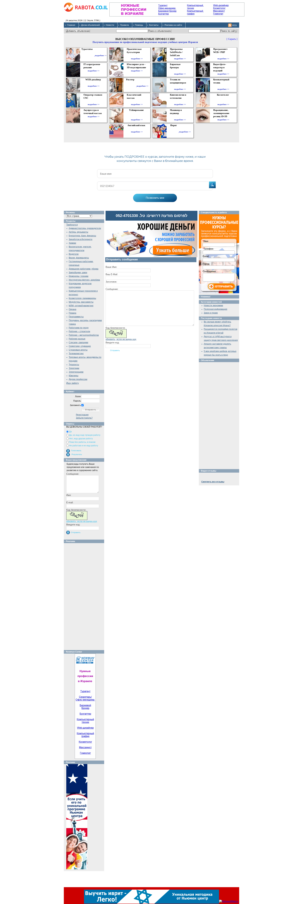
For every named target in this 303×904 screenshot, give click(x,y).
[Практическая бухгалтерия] (137, 55)
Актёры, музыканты (78, 232)
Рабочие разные (77, 339)
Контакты (154, 25)
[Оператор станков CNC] (94, 101)
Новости (110, 25)
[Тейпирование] (137, 116)
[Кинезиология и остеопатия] (180, 101)
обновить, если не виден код (121, 339)
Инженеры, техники (78, 276)
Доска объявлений (90, 25)
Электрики (74, 368)
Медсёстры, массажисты (81, 302)
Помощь (139, 25)
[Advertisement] (85, 595)
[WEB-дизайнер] (94, 83)
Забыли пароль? (84, 418)
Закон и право (211, 313)
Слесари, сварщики (78, 342)
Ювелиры (73, 375)
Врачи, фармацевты (79, 258)
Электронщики (76, 372)
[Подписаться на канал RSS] (230, 25)
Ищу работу (72, 383)
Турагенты (74, 364)
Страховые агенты (78, 350)
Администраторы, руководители (85, 228)
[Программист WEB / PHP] (223, 55)
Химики (72, 243)
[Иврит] (174, 131)
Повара (72, 313)
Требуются (72, 224)
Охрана (72, 309)
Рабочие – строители (79, 331)
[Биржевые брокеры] (180, 70)
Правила (124, 25)
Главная (71, 25)
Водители (74, 254)
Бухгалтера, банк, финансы (82, 235)
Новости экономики (213, 305)
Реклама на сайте (173, 25)
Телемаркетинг (76, 353)
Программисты (76, 316)
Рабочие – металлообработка (84, 335)
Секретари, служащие (80, 346)
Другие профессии (78, 379)
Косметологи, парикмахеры (82, 298)
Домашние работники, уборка (83, 269)
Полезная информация (215, 309)
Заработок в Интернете (80, 239)
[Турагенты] (87, 55)
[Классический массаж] (137, 101)
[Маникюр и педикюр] (180, 116)
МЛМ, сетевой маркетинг (81, 305)
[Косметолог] (223, 101)
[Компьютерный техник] (223, 86)
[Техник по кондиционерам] (180, 86)
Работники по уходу (79, 328)
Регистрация (82, 415)
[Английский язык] (137, 128)
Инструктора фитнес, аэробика (84, 280)
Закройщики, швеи (78, 272)
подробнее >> (101, 55)
